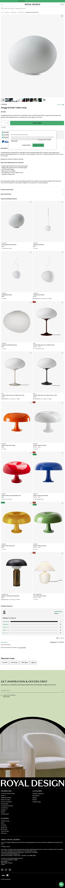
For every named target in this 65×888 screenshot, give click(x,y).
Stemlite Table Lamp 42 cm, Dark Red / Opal (43, 345)
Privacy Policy (4, 803)
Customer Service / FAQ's (8, 793)
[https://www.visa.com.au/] (3, 875)
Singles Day (4, 827)
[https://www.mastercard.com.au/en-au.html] (7, 875)
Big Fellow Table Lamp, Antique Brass (10, 595)
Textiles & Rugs (36, 801)
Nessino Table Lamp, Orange (8, 445)
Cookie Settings (26, 145)
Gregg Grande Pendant (38, 294)
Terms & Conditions (6, 801)
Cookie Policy (4, 807)
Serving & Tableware (38, 793)
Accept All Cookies (38, 145)
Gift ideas (3, 825)
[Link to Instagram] (10, 869)
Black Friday (4, 829)
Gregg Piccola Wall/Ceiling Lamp (9, 345)
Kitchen (34, 799)
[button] (61, 4)
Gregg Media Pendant (7, 294)
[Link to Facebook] (6, 869)
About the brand (6, 194)
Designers (3, 809)
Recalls (3, 812)
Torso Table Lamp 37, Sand (39, 595)
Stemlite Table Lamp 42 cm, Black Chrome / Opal (45, 395)
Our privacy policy (42, 139)
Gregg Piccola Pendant (38, 244)
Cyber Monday (5, 831)
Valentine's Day (5, 820)
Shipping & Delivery (6, 797)
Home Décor (35, 795)
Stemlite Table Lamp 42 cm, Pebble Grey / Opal (13, 395)
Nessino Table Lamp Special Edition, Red (11, 495)
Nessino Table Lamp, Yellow (8, 545)
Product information (7, 190)
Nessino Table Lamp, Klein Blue (40, 495)
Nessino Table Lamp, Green (39, 545)
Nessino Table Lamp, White (39, 445)
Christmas (4, 833)
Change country (5, 846)
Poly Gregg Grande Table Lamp (9, 244)
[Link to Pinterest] (2, 869)
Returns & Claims (5, 799)
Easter (2, 823)
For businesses (5, 814)
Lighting (34, 797)
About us (3, 795)
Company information (7, 805)
